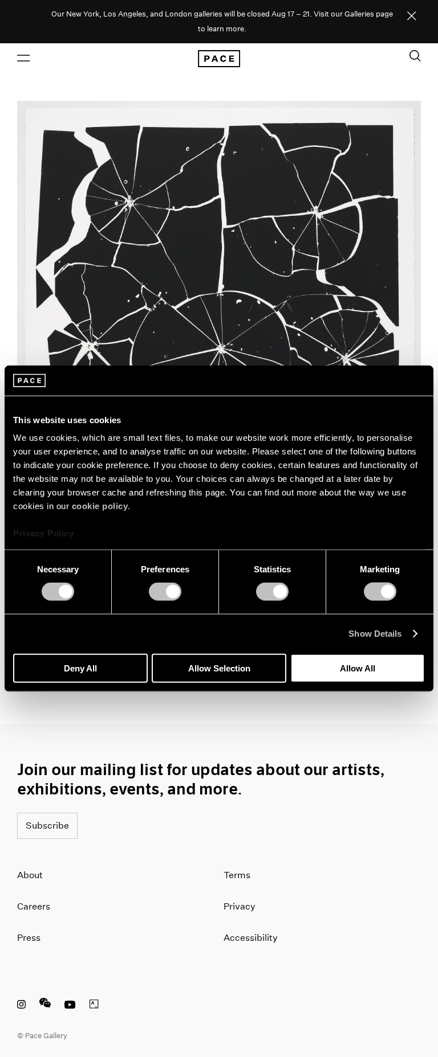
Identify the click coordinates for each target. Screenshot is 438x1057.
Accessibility (251, 937)
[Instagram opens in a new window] (21, 1006)
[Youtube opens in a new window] (70, 1006)
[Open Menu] (23, 58)
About (30, 875)
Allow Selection (219, 668)
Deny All (80, 668)
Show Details (375, 633)
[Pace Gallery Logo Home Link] (219, 58)
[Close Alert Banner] (412, 16)
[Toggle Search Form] (415, 56)
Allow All (357, 668)
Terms (237, 875)
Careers (33, 906)
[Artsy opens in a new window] (94, 1006)
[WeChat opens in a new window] (45, 1006)
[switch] (165, 592)
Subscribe (47, 825)
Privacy (240, 906)
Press (28, 937)
